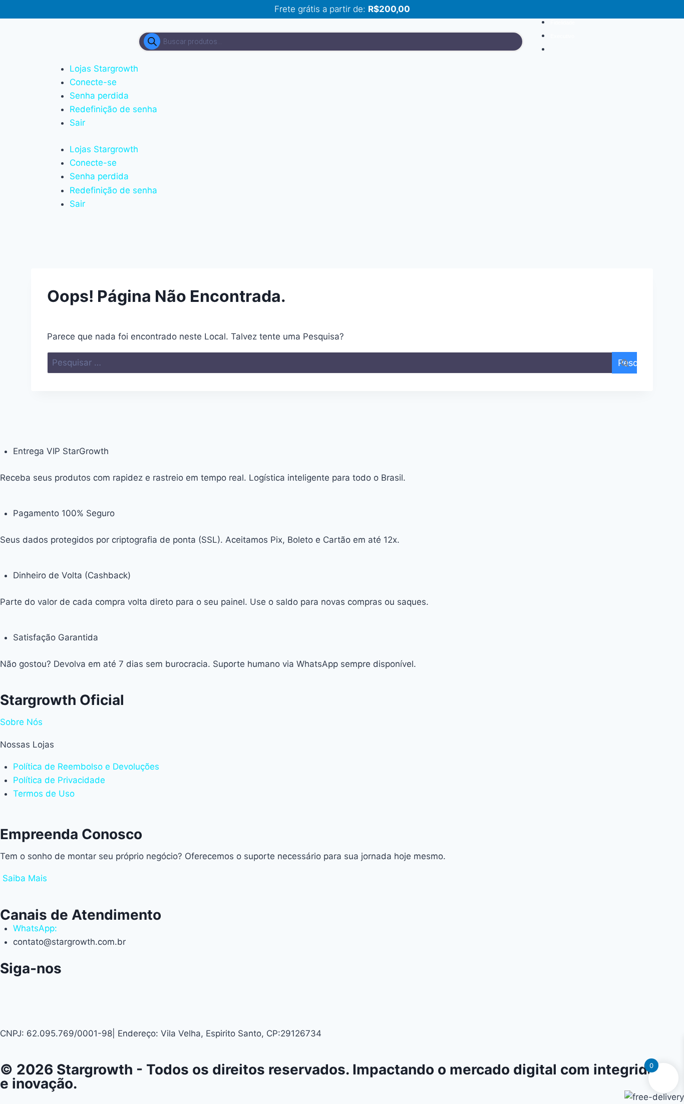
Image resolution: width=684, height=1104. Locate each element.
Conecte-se (93, 82)
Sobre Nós (21, 722)
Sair (77, 123)
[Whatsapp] (12, 987)
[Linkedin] (95, 987)
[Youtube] (40, 987)
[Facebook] (67, 987)
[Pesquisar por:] (342, 363)
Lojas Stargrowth (104, 69)
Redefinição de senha (113, 109)
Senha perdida (99, 96)
